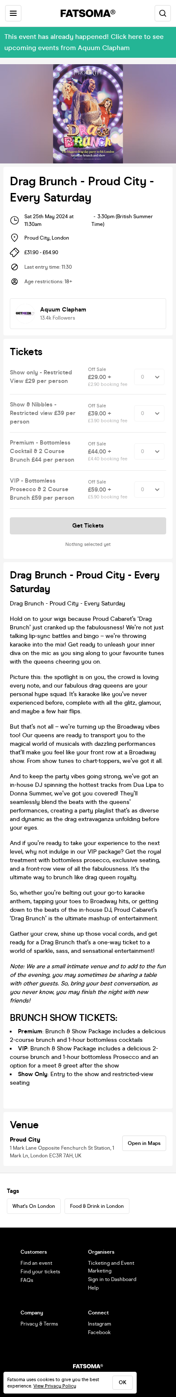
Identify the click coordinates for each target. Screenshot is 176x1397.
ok (122, 1382)
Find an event (36, 1263)
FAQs (27, 1280)
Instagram (99, 1324)
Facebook (99, 1332)
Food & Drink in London (97, 1206)
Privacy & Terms (39, 1324)
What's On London (33, 1206)
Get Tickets (88, 525)
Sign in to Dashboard (112, 1279)
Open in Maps (144, 1143)
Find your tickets (40, 1272)
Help (93, 1288)
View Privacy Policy (54, 1386)
